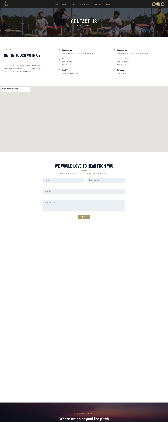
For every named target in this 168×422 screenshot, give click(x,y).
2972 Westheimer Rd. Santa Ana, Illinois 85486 (77, 53)
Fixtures (98, 4)
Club (64, 4)
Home (56, 4)
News (108, 4)
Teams (72, 4)
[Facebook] (154, 4)
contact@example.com (70, 73)
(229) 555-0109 (67, 62)
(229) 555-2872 (67, 64)
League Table (84, 4)
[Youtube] (162, 4)
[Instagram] (158, 4)
